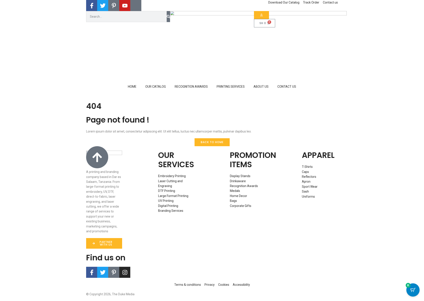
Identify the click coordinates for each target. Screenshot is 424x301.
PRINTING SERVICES (231, 86)
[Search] (168, 16)
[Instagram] (124, 272)
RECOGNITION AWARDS (191, 86)
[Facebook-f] (91, 272)
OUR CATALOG (155, 86)
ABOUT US (261, 86)
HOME (132, 86)
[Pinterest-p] (113, 272)
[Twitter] (102, 272)
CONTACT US (286, 86)
